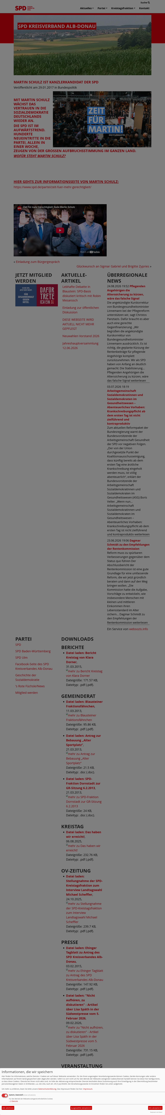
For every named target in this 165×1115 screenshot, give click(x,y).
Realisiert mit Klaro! (156, 1112)
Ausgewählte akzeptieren (81, 1108)
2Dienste (13, 1101)
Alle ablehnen (8, 1108)
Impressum (87, 1089)
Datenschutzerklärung (47, 1089)
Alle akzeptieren (155, 1108)
